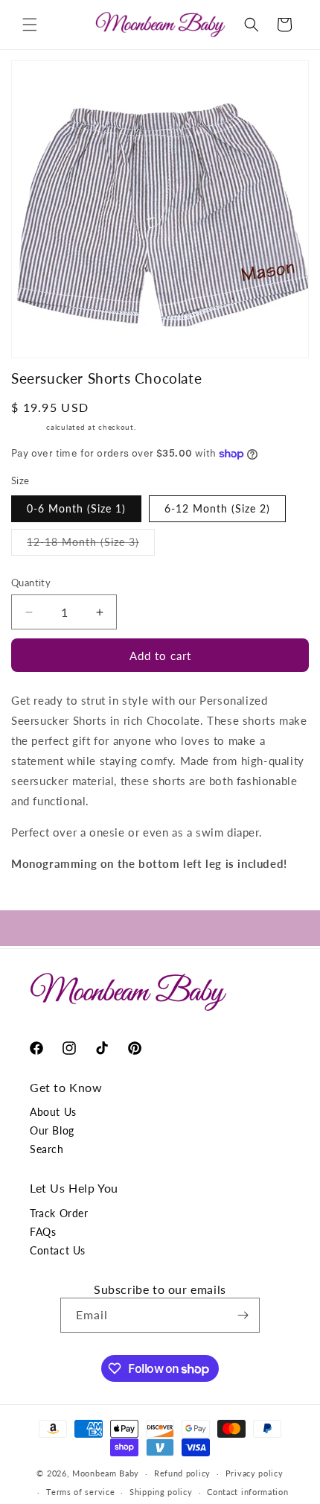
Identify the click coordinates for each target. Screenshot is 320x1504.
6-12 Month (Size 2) (217, 508)
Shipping (27, 426)
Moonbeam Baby (105, 1473)
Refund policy (182, 1473)
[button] (29, 24)
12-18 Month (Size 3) (91, 545)
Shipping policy (161, 1492)
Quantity (31, 582)
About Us (53, 1111)
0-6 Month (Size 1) (76, 508)
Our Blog (52, 1130)
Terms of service (80, 1492)
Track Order (59, 1213)
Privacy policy (254, 1473)
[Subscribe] (242, 1315)
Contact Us (58, 1250)
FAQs (43, 1231)
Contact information (247, 1492)
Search (47, 1149)
